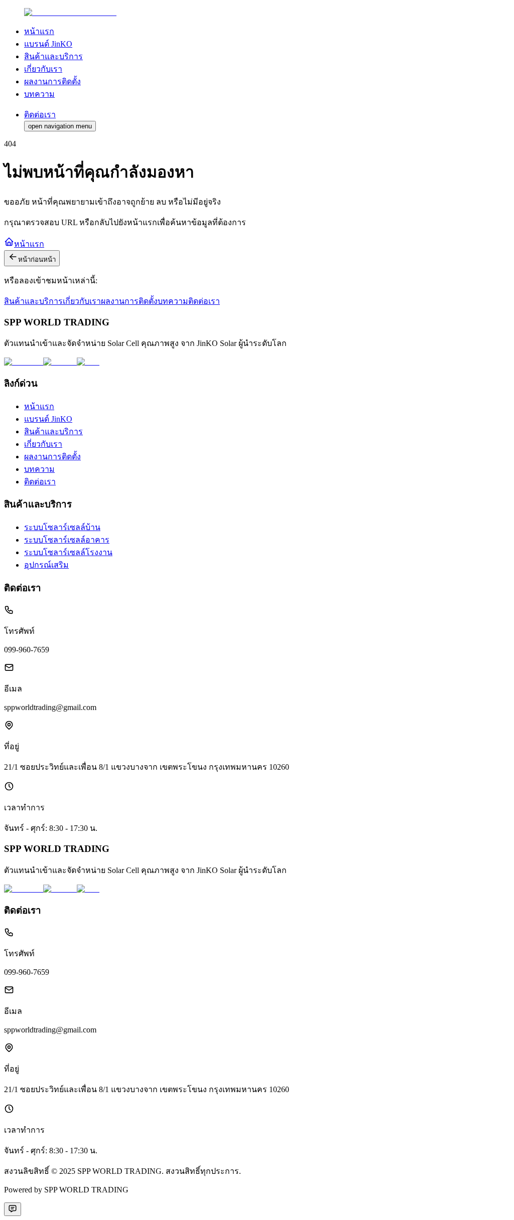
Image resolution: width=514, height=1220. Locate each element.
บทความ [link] (39, 94)
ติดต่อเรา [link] (40, 481)
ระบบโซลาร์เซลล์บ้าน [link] (62, 527)
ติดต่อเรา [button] (40, 114)
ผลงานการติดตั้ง (129, 301)
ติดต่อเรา (204, 301)
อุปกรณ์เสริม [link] (46, 565)
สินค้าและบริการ (33, 301)
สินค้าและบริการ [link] (53, 56)
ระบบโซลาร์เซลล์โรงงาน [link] (68, 552)
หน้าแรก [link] (39, 31)
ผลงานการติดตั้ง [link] (52, 81)
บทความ (173, 301)
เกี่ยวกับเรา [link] (43, 69)
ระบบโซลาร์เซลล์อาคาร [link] (66, 540)
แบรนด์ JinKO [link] (48, 44)
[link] (70, 12)
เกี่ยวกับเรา (82, 301)
